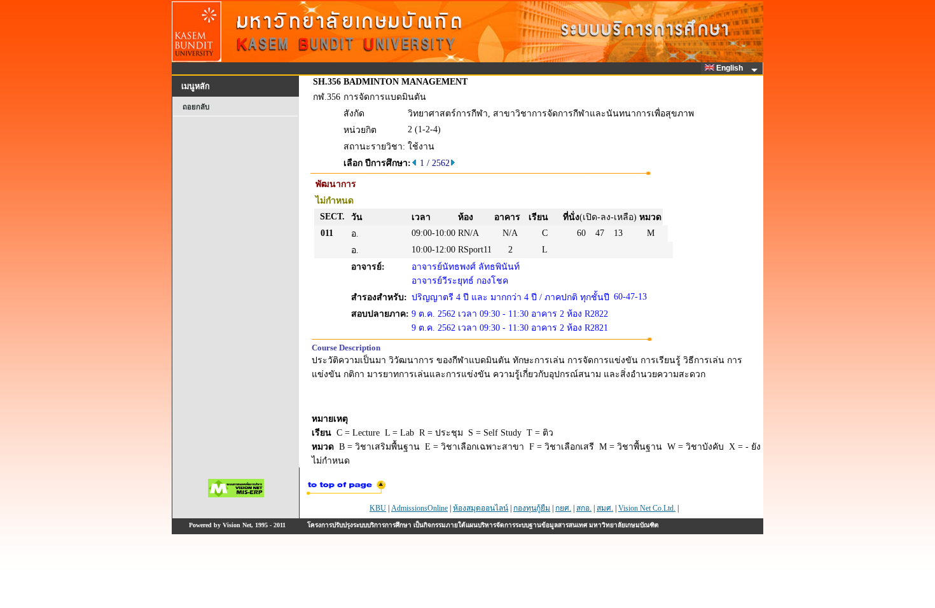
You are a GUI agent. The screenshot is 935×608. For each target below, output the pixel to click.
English (730, 68)
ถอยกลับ (196, 107)
